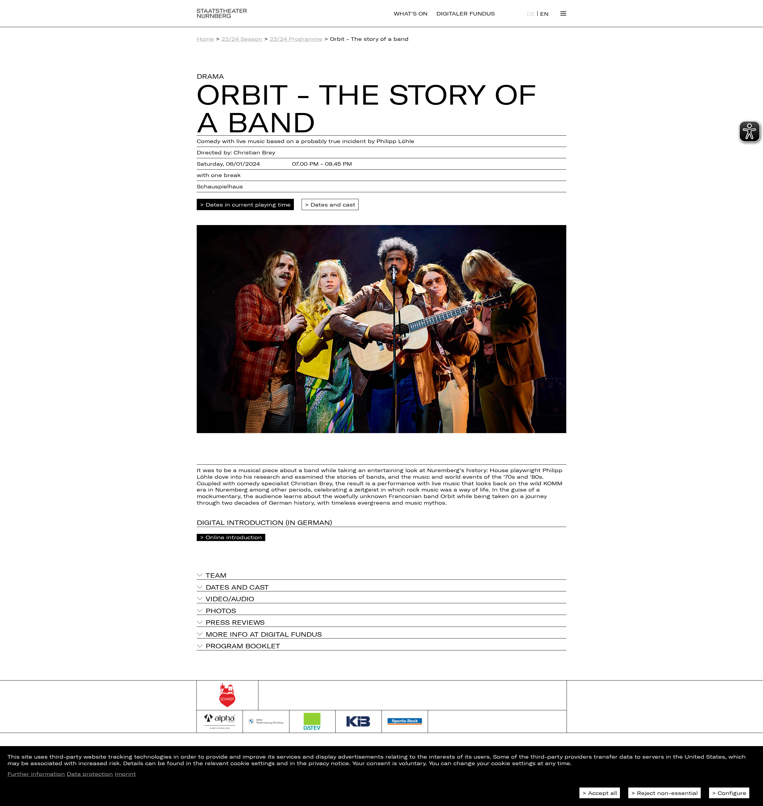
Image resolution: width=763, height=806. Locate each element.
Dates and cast (333, 204)
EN (544, 13)
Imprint (125, 774)
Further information (36, 774)
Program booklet (243, 646)
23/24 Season (241, 38)
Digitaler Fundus (465, 13)
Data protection (90, 774)
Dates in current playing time (248, 204)
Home (205, 38)
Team (216, 575)
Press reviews (235, 622)
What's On (410, 13)
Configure (732, 793)
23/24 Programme (296, 38)
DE (531, 13)
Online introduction (234, 537)
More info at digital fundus (264, 634)
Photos (221, 610)
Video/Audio (230, 598)
